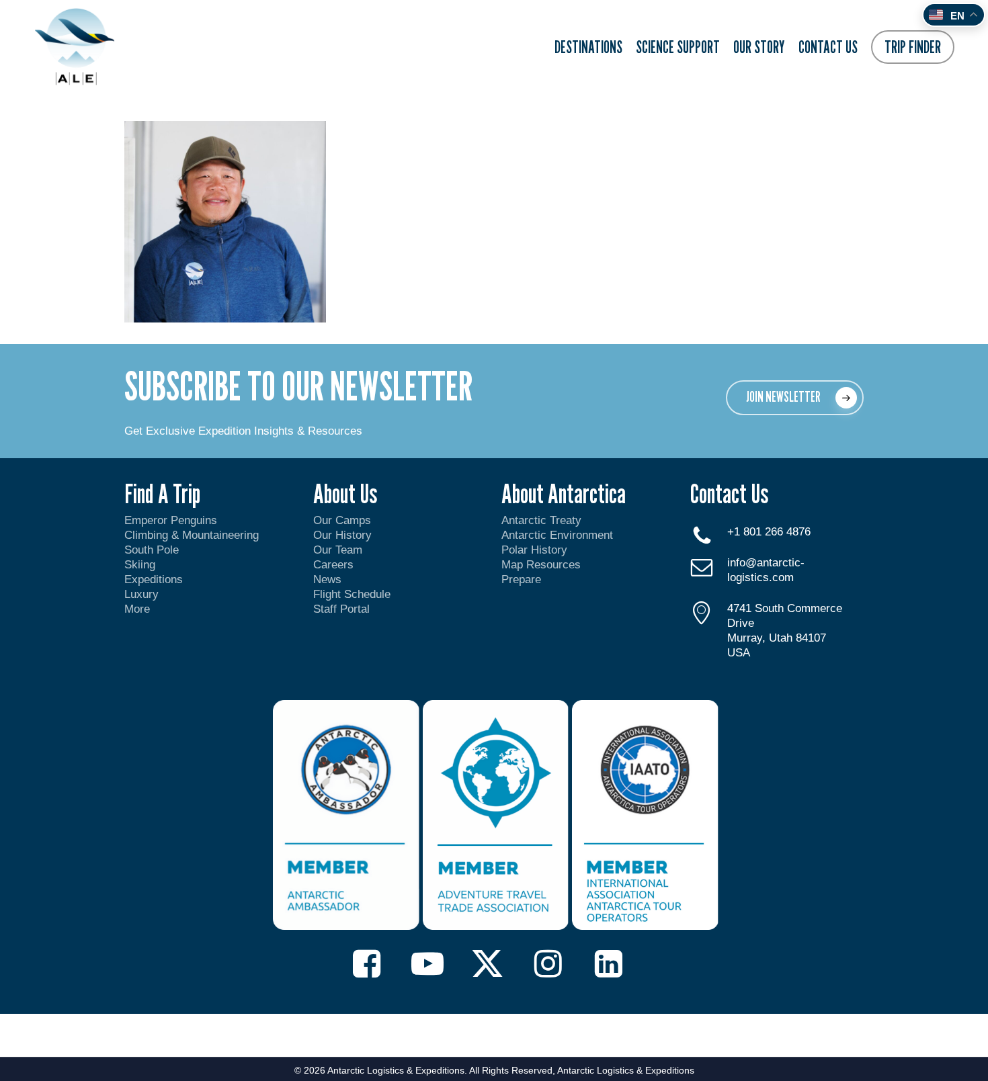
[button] (795, 397)
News (327, 579)
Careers (333, 564)
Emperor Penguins (170, 520)
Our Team (337, 550)
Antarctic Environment (557, 535)
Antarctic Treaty (541, 520)
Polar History (534, 550)
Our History (342, 535)
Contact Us (729, 493)
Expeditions (155, 579)
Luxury (141, 594)
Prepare (521, 579)
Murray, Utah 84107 (776, 638)
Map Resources (541, 564)
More (137, 609)
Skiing (139, 564)
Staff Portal (341, 609)
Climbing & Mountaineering (191, 535)
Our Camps (342, 520)
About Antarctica (563, 493)
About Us (345, 493)
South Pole (151, 550)
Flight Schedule (351, 594)
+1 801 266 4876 (769, 531)
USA (738, 652)
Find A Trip (162, 493)
